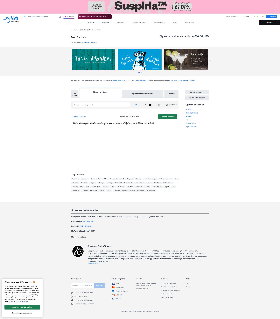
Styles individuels (100, 92)
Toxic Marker (79, 116)
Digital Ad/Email (191, 127)
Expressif (118, 183)
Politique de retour (167, 294)
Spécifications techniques (142, 93)
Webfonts (189, 116)
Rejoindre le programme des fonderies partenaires (146, 284)
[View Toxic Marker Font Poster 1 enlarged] (93, 59)
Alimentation (114, 179)
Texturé (75, 187)
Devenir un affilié (142, 289)
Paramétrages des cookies (22, 313)
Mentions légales (167, 297)
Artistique (157, 183)
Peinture (139, 187)
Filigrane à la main (128, 191)
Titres (102, 191)
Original (166, 187)
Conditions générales (168, 283)
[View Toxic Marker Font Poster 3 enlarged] (186, 59)
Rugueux (130, 179)
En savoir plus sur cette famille (183, 80)
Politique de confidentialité (170, 290)
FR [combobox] (255, 17)
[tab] (139, 72)
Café (123, 179)
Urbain (149, 183)
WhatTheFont (188, 22)
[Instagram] (73, 293)
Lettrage (110, 183)
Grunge (138, 179)
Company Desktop (192, 113)
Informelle (75, 179)
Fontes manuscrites (165, 179)
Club (106, 179)
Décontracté (96, 187)
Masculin (147, 179)
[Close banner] (108, 16)
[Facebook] (73, 304)
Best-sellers (120, 22)
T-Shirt (146, 187)
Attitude (75, 183)
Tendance (75, 191)
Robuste (117, 191)
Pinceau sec (150, 191)
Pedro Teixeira (84, 29)
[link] (25, 16)
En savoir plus (93, 263)
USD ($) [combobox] (245, 17)
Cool (92, 179)
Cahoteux (130, 187)
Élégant (92, 183)
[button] (277, 6)
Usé (173, 187)
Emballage (94, 191)
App (187, 120)
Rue (87, 187)
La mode (85, 191)
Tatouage (101, 183)
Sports (109, 191)
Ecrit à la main (156, 187)
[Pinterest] (73, 300)
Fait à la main (167, 183)
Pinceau (105, 187)
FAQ (187, 283)
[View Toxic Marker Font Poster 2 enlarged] (140, 59)
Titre (176, 179)
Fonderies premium (159, 22)
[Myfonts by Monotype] (11, 19)
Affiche (99, 179)
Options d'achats (168, 116)
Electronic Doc (191, 123)
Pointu (113, 187)
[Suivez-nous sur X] (73, 297)
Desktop (188, 109)
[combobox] (49, 17)
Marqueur (121, 187)
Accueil (74, 29)
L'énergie (140, 191)
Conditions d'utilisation (169, 287)
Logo (154, 179)
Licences (171, 93)
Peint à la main (139, 183)
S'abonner (269, 22)
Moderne (85, 179)
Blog (174, 22)
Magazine (84, 183)
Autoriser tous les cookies (22, 307)
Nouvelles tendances (138, 22)
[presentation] (69, 59)
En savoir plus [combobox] (231, 17)
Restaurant (128, 183)
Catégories (104, 22)
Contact (188, 287)
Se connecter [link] (272, 16)
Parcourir (90, 22)
